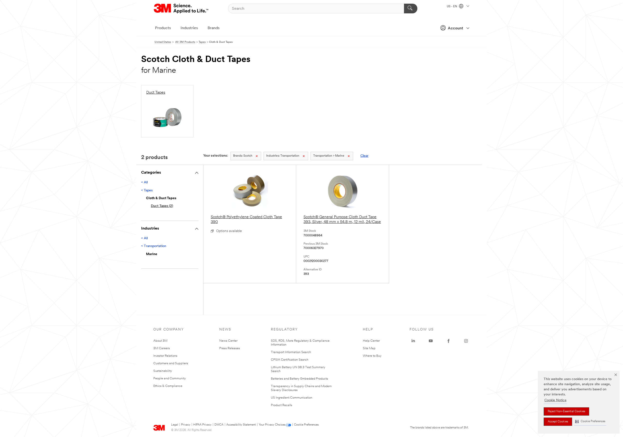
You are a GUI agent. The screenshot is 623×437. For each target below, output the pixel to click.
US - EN (452, 6)
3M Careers (161, 348)
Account (455, 28)
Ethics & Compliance (167, 386)
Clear (364, 156)
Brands (214, 28)
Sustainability (162, 371)
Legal (174, 424)
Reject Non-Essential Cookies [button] (566, 411)
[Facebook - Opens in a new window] (448, 341)
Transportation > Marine (328, 155)
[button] (590, 422)
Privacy (185, 424)
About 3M (160, 340)
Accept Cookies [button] (558, 421)
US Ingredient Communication (291, 397)
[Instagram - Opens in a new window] (466, 341)
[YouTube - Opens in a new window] (430, 341)
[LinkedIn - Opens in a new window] (413, 341)
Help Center (371, 340)
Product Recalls (281, 405)
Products (163, 28)
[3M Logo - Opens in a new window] (181, 8)
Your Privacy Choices (272, 424)
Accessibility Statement (241, 424)
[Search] (410, 8)
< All (144, 182)
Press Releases (229, 348)
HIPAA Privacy (202, 424)
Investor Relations (165, 355)
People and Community (169, 378)
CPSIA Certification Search (289, 359)
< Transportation (153, 246)
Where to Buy (372, 355)
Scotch (242, 155)
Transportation (282, 155)
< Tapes (147, 190)
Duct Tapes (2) (162, 206)
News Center (228, 340)
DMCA (218, 424)
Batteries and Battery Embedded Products (299, 378)
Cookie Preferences (306, 424)
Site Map (369, 348)
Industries (189, 28)
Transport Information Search (291, 352)
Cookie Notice (555, 400)
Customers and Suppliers (170, 363)
